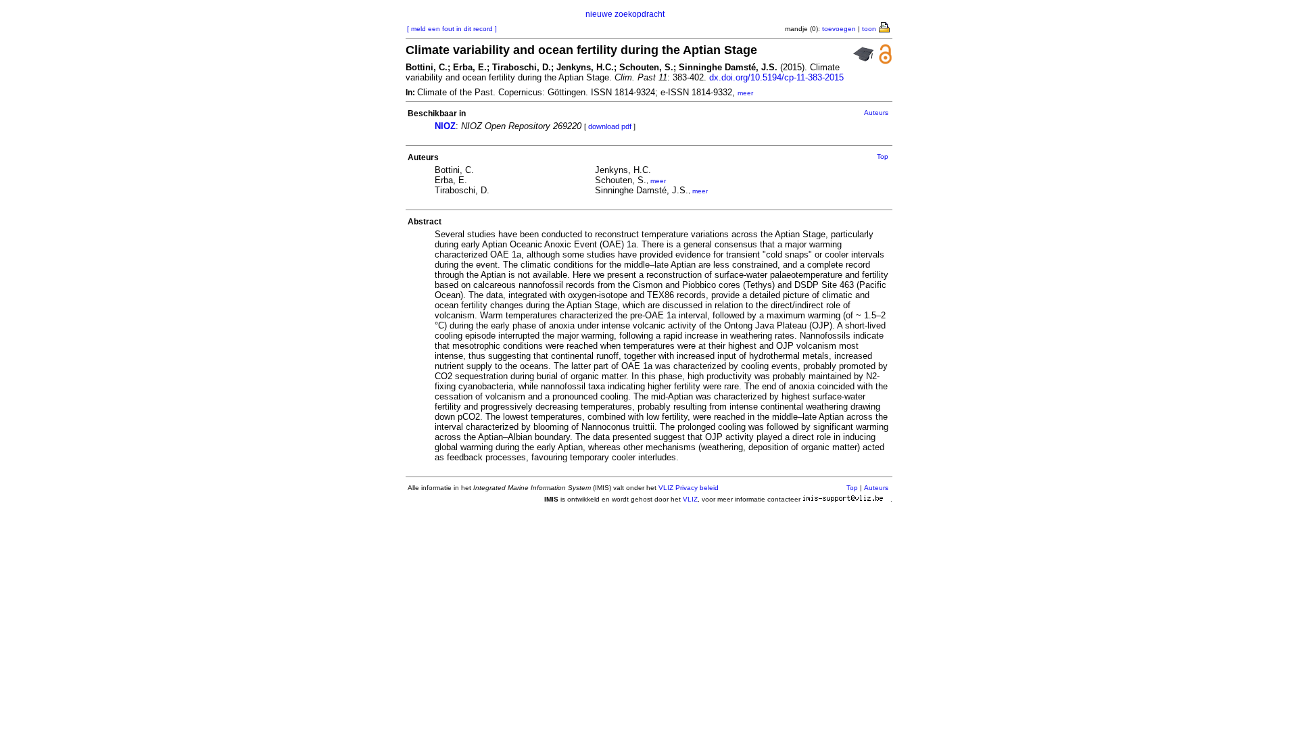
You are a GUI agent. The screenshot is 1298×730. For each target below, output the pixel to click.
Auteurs (876, 112)
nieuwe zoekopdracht (625, 14)
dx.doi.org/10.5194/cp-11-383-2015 (776, 77)
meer (745, 93)
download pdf (609, 126)
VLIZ (690, 499)
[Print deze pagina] (885, 26)
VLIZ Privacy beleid (688, 487)
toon (869, 28)
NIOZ (445, 126)
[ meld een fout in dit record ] (452, 28)
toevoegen (839, 28)
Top (882, 156)
